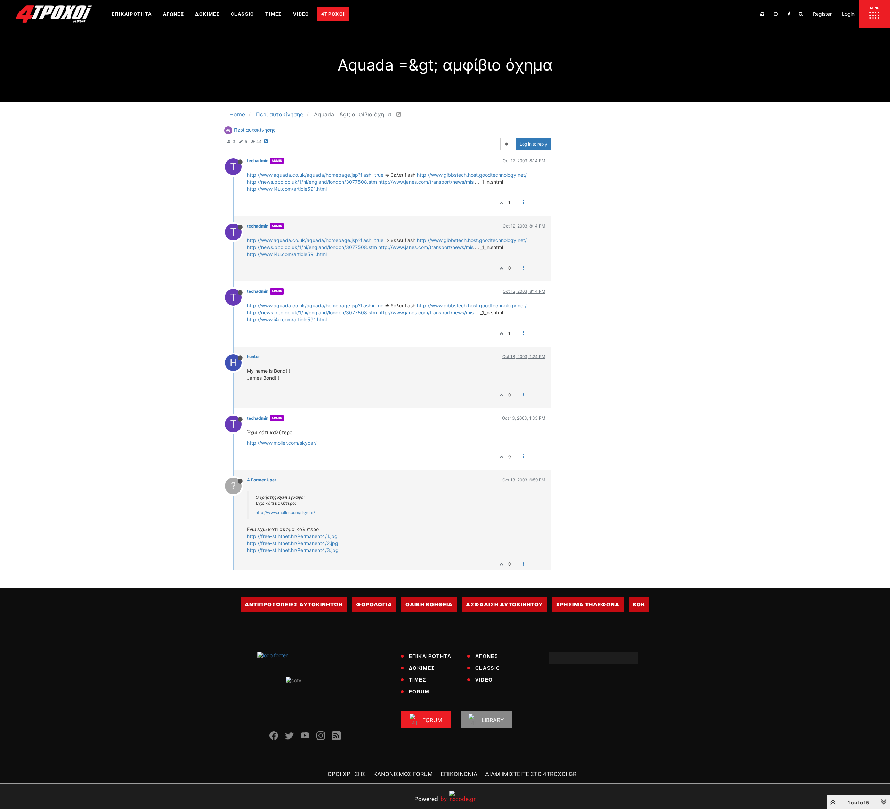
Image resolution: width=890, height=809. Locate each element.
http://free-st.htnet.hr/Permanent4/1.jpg (292, 536)
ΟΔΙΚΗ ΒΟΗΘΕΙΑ (429, 604)
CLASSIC (487, 668)
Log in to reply (533, 144)
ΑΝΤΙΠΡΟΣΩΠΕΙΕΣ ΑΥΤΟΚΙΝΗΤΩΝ (294, 604)
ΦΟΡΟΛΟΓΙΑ (374, 604)
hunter (253, 356)
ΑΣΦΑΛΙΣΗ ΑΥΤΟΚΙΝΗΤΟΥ (504, 604)
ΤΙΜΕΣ (417, 680)
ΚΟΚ (639, 604)
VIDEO (484, 680)
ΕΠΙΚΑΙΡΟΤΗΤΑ (430, 656)
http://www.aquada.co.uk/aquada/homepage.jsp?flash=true (315, 175)
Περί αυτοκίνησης (255, 130)
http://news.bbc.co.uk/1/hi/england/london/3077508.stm (312, 182)
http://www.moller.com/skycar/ (282, 443)
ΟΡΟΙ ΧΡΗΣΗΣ (346, 773)
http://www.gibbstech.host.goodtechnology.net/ (472, 175)
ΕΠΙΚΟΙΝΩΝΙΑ (458, 773)
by (430, 798)
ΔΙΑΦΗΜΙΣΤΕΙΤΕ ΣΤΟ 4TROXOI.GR (530, 773)
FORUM (419, 691)
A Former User (261, 479)
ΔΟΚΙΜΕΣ (422, 668)
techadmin (257, 160)
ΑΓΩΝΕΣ (486, 656)
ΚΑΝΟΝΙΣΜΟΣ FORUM (403, 773)
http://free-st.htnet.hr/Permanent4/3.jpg (293, 550)
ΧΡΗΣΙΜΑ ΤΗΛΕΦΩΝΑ (588, 604)
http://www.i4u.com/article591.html (287, 189)
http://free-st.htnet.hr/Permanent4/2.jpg (292, 543)
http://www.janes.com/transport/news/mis (426, 182)
